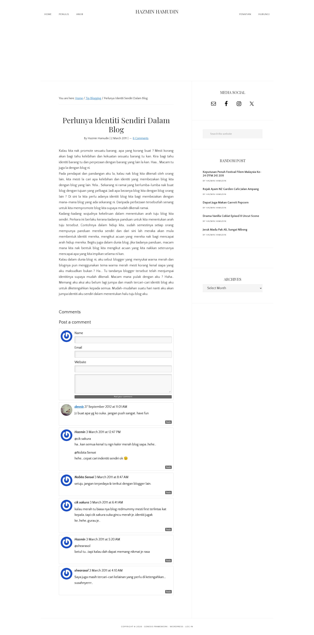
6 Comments (140, 138)
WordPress (176, 627)
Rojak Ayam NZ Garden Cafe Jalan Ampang (231, 189)
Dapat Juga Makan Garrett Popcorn (226, 202)
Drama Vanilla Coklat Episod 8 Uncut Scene (231, 216)
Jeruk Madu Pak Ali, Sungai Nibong (225, 229)
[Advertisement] (157, 53)
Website (80, 362)
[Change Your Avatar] (66, 341)
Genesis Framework (156, 627)
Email (78, 348)
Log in (189, 627)
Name (79, 333)
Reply (168, 422)
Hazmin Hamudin (157, 11)
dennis (79, 407)
